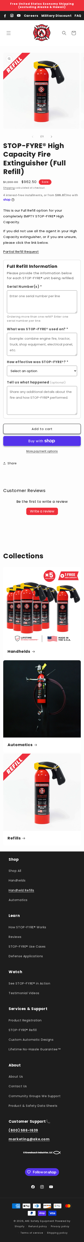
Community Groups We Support (35, 1096)
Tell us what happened (36, 382)
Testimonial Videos (24, 993)
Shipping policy (57, 1232)
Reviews (15, 937)
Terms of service (31, 1232)
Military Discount (56, 16)
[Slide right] (51, 136)
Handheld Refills (21, 890)
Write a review (42, 511)
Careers (31, 16)
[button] (8, 33)
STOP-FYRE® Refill (23, 1030)
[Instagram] (11, 15)
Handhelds (19, 651)
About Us (16, 1076)
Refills (14, 838)
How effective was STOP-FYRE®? (37, 362)
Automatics (20, 744)
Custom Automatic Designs (31, 1040)
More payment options (42, 451)
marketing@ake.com (29, 1139)
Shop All (15, 871)
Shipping (9, 187)
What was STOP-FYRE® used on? (37, 329)
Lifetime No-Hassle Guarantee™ (35, 1049)
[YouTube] (18, 15)
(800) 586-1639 (23, 1130)
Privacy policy (60, 1226)
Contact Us (18, 1086)
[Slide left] (32, 136)
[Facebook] (5, 15)
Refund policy (37, 1226)
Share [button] (12, 463)
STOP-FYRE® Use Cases (27, 946)
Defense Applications (26, 956)
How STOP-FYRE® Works (27, 927)
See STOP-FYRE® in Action (29, 983)
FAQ (78, 16)
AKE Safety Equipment (39, 1221)
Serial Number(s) (24, 286)
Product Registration (25, 1020)
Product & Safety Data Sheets (33, 1106)
